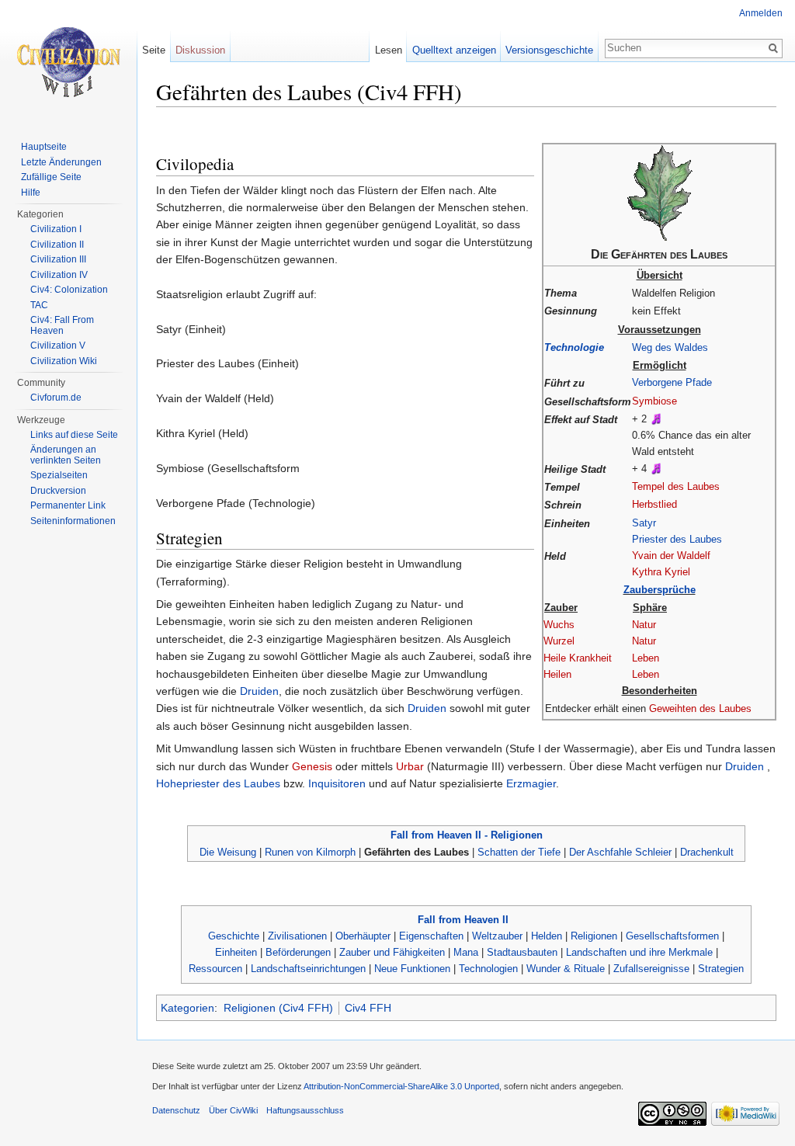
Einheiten (236, 952)
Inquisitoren (337, 783)
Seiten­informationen (73, 521)
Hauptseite (44, 146)
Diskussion (200, 50)
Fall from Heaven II (463, 919)
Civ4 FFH (368, 1008)
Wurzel (559, 641)
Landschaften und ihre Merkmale (639, 952)
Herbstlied (654, 504)
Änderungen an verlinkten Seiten (65, 455)
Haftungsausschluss (305, 1110)
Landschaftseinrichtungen (308, 968)
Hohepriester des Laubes (219, 783)
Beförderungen (298, 952)
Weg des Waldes (670, 347)
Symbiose (654, 401)
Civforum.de (56, 397)
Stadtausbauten (522, 952)
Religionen (594, 936)
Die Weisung (228, 852)
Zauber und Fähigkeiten (392, 952)
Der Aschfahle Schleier (620, 852)
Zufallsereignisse (651, 968)
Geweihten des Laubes (700, 708)
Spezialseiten (59, 475)
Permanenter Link (68, 505)
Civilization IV (59, 274)
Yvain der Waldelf (671, 555)
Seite (153, 50)
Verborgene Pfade (672, 382)
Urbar (410, 766)
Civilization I (56, 229)
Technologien (488, 968)
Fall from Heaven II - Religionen (467, 835)
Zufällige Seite (51, 177)
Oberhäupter (363, 936)
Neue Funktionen (412, 968)
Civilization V (57, 345)
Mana (465, 952)
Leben (645, 658)
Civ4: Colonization (69, 289)
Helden (546, 936)
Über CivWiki (233, 1110)
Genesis (312, 766)
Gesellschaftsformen (672, 936)
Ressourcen (215, 968)
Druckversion (58, 490)
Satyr (644, 523)
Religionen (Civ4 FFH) (278, 1008)
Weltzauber (497, 936)
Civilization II (57, 244)
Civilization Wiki (63, 361)
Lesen (388, 50)
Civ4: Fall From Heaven (62, 325)
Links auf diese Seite (74, 434)
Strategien (721, 968)
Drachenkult (707, 852)
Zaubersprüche (659, 590)
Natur (644, 624)
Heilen (557, 674)
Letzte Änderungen (61, 162)
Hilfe (30, 192)
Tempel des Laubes (676, 486)
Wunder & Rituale (565, 968)
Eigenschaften (431, 936)
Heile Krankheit (577, 658)
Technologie (574, 347)
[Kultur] (656, 419)
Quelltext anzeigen (454, 50)
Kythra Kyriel (661, 572)
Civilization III (58, 259)
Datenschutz (176, 1110)
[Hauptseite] (68, 62)
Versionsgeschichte (549, 50)
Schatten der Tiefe (519, 852)
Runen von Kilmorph (310, 852)
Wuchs (559, 624)
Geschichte (233, 936)
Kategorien (187, 1008)
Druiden (259, 691)
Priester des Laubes (677, 539)
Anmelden (761, 13)
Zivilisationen (297, 936)
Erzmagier (531, 783)
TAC (39, 305)
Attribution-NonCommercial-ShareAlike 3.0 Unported (401, 1086)
